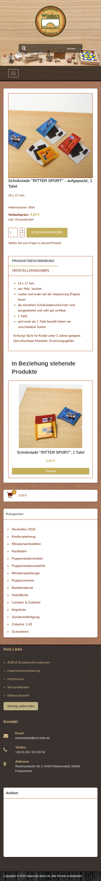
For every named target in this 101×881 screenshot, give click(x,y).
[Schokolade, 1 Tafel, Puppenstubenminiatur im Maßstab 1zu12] (50, 135)
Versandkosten (24, 219)
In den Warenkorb (46, 232)
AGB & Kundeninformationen (28, 662)
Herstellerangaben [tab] (30, 270)
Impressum (15, 679)
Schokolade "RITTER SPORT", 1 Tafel (50, 452)
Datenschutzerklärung (23, 671)
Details (51, 471)
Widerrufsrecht (18, 695)
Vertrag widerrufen (21, 706)
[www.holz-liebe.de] (50, 21)
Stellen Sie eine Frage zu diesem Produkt (34, 243)
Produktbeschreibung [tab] (33, 261)
